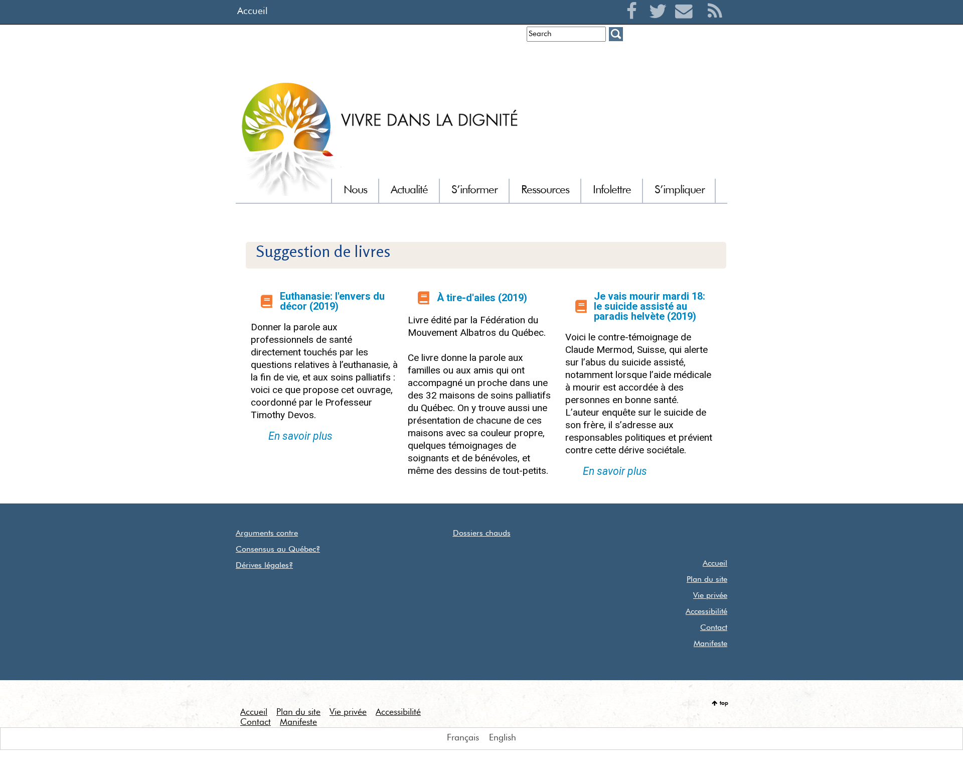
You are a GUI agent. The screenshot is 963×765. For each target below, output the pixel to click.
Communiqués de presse (574, 57)
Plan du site (707, 580)
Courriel (686, 23)
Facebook (634, 23)
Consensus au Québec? (278, 550)
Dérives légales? (264, 566)
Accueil (252, 11)
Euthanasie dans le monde (677, 57)
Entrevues (502, 57)
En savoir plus (300, 436)
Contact (713, 628)
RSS (715, 23)
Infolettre (458, 57)
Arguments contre (267, 534)
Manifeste (710, 644)
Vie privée (710, 596)
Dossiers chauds (482, 534)
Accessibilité (706, 612)
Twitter (660, 23)
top (724, 703)
